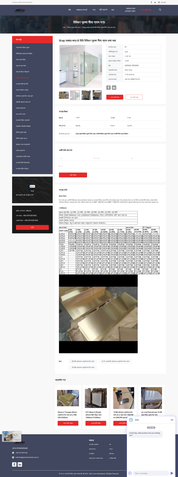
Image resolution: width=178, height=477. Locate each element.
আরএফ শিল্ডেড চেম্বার (22, 90)
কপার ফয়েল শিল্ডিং (21, 60)
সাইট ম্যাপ (111, 453)
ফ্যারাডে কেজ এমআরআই (23, 144)
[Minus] (171, 419)
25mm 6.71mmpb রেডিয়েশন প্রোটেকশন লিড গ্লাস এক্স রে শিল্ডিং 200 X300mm (67, 415)
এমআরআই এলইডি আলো (23, 156)
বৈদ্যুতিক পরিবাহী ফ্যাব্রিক (23, 126)
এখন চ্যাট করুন (115, 97)
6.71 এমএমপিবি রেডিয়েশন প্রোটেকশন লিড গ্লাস (115, 361)
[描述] (160, 9)
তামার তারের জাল (20, 108)
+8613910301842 (30, 216)
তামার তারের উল (20, 150)
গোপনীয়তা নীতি (112, 458)
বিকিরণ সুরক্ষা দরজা (21, 132)
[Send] (172, 473)
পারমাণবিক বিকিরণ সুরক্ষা (22, 47)
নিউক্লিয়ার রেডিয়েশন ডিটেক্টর (24, 53)
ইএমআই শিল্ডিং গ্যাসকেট (23, 120)
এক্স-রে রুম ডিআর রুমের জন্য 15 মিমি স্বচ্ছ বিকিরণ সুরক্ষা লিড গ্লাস (151, 413)
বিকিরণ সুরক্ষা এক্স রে (21, 138)
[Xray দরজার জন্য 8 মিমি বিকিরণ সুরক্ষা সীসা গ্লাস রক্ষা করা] (81, 66)
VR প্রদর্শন (103, 9)
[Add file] (130, 473)
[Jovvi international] (20, 10)
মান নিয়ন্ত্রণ (91, 453)
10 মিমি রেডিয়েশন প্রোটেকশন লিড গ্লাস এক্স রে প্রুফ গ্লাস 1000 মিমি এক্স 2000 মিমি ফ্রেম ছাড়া (123, 415)
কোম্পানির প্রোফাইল (93, 444)
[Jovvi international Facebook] (151, 2)
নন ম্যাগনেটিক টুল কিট (22, 84)
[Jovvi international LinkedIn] (155, 2)
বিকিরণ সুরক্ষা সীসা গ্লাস (74, 27)
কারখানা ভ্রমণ (92, 449)
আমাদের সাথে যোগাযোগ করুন (96, 458)
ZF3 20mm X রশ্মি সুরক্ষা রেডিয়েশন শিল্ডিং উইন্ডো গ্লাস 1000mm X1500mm (93, 415)
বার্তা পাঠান (73, 175)
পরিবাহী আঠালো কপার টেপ (23, 102)
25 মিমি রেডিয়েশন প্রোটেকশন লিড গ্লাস (83, 361)
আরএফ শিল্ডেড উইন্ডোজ (22, 72)
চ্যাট (32, 227)
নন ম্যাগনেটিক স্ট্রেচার (22, 169)
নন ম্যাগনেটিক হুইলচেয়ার (23, 162)
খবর (110, 444)
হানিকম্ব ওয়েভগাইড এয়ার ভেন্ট (24, 96)
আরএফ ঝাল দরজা (21, 66)
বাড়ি (64, 27)
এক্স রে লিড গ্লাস (20, 114)
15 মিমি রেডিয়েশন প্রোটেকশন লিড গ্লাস (83, 367)
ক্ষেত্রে (110, 449)
